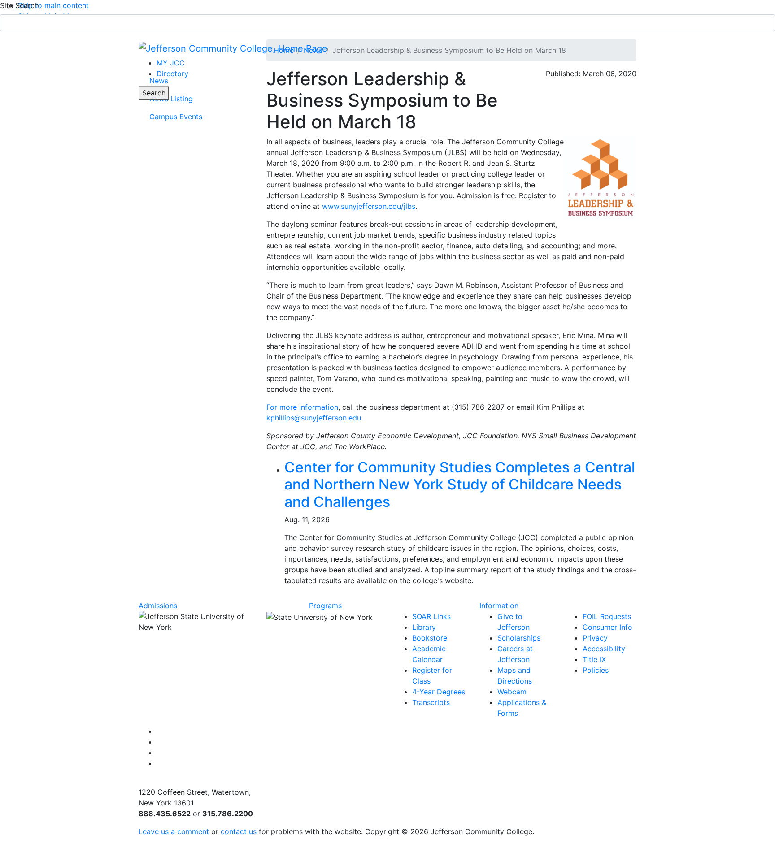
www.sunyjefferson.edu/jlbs (368, 206)
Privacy (595, 637)
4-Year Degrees (438, 691)
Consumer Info (607, 627)
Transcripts (431, 702)
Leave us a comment (174, 831)
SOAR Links (431, 616)
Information (498, 605)
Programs (325, 605)
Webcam (512, 691)
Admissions (158, 605)
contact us (239, 831)
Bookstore (429, 637)
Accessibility (604, 648)
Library (424, 627)
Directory (172, 73)
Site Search (19, 5)
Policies (596, 670)
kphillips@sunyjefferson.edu (313, 417)
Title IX (594, 659)
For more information (302, 407)
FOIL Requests (607, 616)
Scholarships (518, 637)
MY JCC (171, 62)
